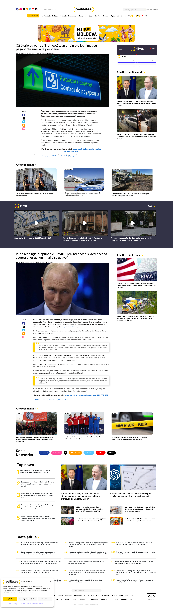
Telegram (23, 121)
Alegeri (60, 595)
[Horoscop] (118, 16)
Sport (91, 16)
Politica (55, 16)
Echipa (50, 10)
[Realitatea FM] (131, 16)
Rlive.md (94, 599)
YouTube (100, 453)
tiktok (36, 9)
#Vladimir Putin (63, 400)
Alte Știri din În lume (129, 255)
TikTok (111, 453)
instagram (20, 9)
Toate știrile (33, 16)
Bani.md (104, 599)
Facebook (23, 115)
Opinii (113, 16)
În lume (80, 16)
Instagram (56, 453)
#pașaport (72, 156)
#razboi (44, 400)
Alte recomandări (26, 164)
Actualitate (46, 16)
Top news (25, 465)
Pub (56, 10)
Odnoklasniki (23, 125)
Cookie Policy (13, 603)
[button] (51, 582)
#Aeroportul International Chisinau (46, 156)
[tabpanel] (37, 225)
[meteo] (125, 16)
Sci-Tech (98, 16)
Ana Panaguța (49, 262)
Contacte (43, 10)
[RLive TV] (21, 206)
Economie (72, 16)
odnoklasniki (27, 9)
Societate (63, 16)
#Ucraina (52, 400)
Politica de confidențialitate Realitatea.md (31, 603)
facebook (17, 9)
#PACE (36, 400)
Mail (23, 128)
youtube (33, 9)
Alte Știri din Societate (130, 72)
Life (86, 16)
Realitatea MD (51, 53)
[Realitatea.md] (151, 597)
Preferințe (44, 599)
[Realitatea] (94, 9)
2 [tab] (86, 244)
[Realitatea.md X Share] (24, 118)
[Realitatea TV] (138, 16)
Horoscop (84, 599)
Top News (65, 599)
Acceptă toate (10, 599)
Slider (38, 262)
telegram (30, 9)
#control (64, 156)
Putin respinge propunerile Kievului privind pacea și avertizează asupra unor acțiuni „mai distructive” (61, 255)
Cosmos (106, 16)
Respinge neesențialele (27, 599)
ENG (150, 10)
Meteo (74, 599)
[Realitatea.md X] (24, 9)
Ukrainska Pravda (70, 327)
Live (145, 16)
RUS (156, 10)
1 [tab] (84, 244)
